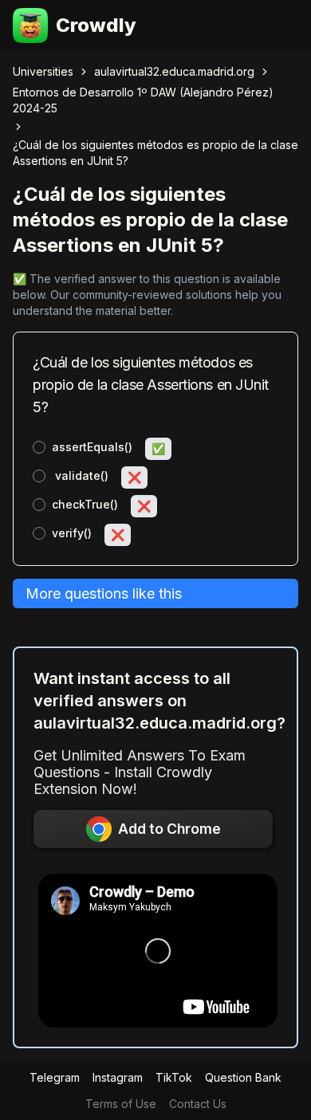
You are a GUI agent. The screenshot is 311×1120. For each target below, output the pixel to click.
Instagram (118, 1077)
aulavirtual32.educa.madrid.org (174, 71)
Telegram (55, 1077)
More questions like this (104, 593)
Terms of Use (120, 1103)
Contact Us (197, 1103)
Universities (43, 71)
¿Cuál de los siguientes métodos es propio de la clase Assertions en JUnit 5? (155, 152)
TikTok (174, 1077)
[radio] (39, 447)
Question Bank (243, 1077)
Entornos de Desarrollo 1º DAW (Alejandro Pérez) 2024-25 (143, 100)
